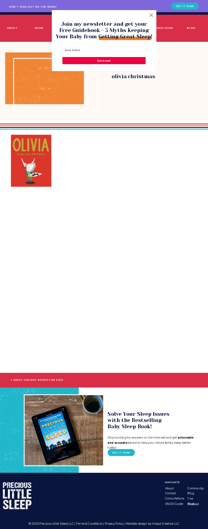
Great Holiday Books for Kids (38, 380)
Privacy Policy (114, 523)
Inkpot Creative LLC (165, 523)
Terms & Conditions (89, 523)
